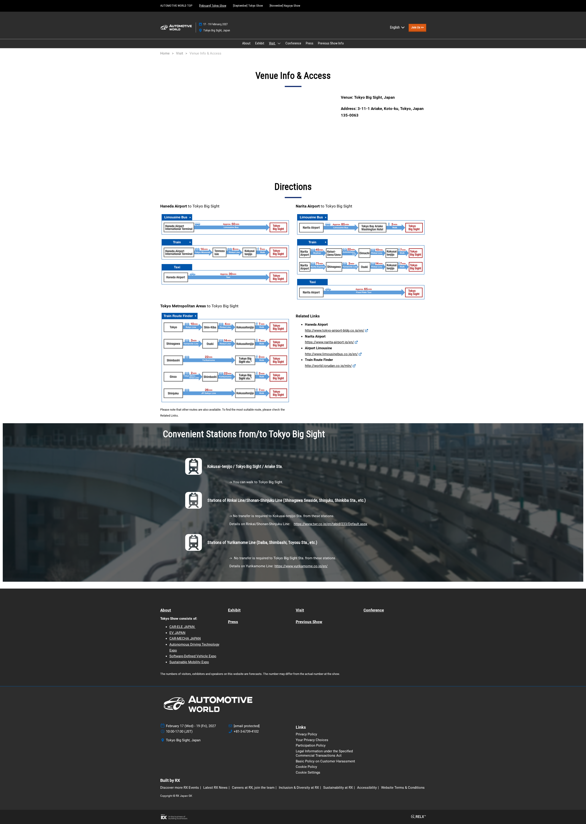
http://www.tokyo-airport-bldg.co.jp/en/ (334, 330)
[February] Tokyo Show (212, 5)
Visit (272, 43)
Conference (293, 43)
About (246, 43)
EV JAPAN (177, 633)
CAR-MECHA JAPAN (185, 638)
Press (309, 43)
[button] (417, 27)
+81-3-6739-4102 (246, 731)
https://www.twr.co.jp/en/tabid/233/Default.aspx (330, 524)
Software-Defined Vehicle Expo (192, 656)
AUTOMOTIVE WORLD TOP (176, 5)
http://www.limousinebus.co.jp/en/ (331, 354)
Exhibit (259, 43)
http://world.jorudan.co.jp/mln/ (328, 366)
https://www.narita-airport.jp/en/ (329, 342)
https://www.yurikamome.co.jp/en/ (301, 566)
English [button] (395, 27)
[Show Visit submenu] (279, 43)
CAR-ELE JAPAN (182, 627)
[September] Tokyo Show (248, 5)
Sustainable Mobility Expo (189, 662)
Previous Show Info (331, 43)
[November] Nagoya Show (285, 5)
